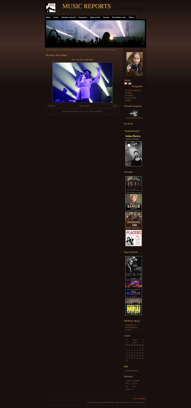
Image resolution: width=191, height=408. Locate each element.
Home (48, 17)
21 (137, 355)
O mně (55, 17)
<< (127, 340)
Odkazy (131, 17)
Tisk (117, 402)
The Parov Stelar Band (86, 50)
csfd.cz (129, 330)
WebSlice (111, 402)
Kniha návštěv (95, 17)
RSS (105, 402)
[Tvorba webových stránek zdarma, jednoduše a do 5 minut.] (102, 402)
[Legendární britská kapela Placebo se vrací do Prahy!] (133, 246)
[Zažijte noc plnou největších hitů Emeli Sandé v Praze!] (133, 210)
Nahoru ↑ (143, 402)
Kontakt (106, 17)
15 (140, 353)
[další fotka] (115, 82)
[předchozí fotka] (50, 82)
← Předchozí (50, 106)
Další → (116, 106)
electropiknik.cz (132, 327)
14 (137, 353)
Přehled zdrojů (132, 371)
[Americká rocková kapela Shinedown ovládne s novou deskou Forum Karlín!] (133, 228)
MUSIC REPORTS (86, 6)
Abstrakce (130, 95)
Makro (129, 100)
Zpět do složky (84, 106)
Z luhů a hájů (131, 98)
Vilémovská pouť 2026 (135, 118)
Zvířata (129, 93)
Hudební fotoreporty (134, 90)
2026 (135, 342)
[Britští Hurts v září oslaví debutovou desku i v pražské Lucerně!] (133, 279)
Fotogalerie (83, 17)
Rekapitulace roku (119, 17)
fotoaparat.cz (131, 325)
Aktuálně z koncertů (68, 17)
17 (127, 355)
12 (132, 353)
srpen (135, 340)
